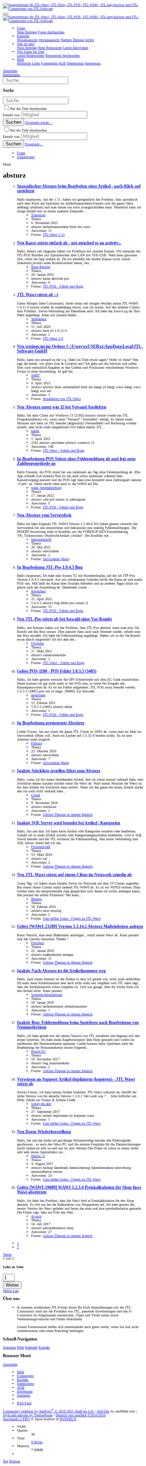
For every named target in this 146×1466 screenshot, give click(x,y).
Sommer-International (46, 995)
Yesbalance (38, 319)
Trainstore (38, 215)
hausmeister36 (41, 539)
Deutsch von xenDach (81, 1415)
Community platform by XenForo (48, 1411)
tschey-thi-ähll (41, 1104)
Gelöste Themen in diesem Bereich (67, 814)
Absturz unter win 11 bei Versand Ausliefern (61, 407)
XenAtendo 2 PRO (16, 1419)
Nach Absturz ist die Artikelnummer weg (61, 971)
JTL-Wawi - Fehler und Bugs (63, 450)
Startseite (9, 1347)
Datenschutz (25, 1384)
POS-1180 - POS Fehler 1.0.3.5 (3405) (56, 671)
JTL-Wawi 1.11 (54, 234)
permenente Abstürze (50, 723)
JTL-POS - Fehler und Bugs (63, 286)
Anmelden (10, 1364)
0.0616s (37, 1442)
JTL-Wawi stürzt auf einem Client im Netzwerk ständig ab (74, 875)
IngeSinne (38, 695)
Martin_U (38, 1156)
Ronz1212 (38, 1051)
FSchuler (37, 643)
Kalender (31, 1347)
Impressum (25, 1391)
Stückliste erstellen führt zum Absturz (58, 771)
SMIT (35, 375)
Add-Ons (103, 1411)
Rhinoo (36, 899)
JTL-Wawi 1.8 (53, 338)
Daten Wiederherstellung (44, 1132)
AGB (20, 1387)
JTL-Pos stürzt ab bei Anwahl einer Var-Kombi (64, 619)
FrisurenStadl (40, 847)
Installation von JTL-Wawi (62, 399)
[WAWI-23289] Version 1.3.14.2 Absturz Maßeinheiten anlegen (80, 926)
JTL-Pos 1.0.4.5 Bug (50, 567)
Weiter (7, 1254)
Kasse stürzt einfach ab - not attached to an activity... (69, 243)
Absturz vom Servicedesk (44, 515)
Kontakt (44, 1347)
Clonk (35, 795)
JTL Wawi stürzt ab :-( (37, 294)
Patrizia (36, 743)
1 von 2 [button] (8, 1258)
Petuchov (37, 943)
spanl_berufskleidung (46, 488)
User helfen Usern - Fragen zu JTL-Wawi (72, 918)
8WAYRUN (68, 1419)
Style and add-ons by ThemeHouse (27, 1415)
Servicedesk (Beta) (56, 559)
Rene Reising (40, 267)
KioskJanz (38, 591)
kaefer (35, 431)
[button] (6, 14)
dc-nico (36, 1216)
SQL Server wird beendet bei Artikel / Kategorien (68, 823)
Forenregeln (25, 1376)
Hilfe (20, 1347)
